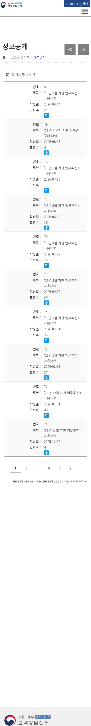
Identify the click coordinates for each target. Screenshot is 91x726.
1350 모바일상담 (77, 3)
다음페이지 (70, 468)
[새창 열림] (70, 53)
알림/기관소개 (20, 57)
